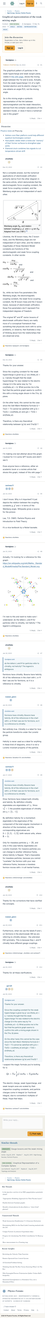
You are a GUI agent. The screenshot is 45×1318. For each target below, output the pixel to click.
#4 (41, 448)
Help (32, 1310)
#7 (41, 653)
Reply (33, 118)
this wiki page (17, 77)
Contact (6, 1310)
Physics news (6, 131)
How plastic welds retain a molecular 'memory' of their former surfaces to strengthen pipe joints (24, 143)
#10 (40, 895)
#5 (41, 494)
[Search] (41, 3)
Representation (30, 27)
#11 (40, 925)
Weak (5, 29)
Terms (19, 1310)
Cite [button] (38, 118)
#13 (40, 994)
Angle (12, 27)
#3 (41, 360)
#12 (40, 967)
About (13, 1310)
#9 (41, 775)
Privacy (26, 1310)
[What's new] (36, 3)
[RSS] (37, 1310)
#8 (41, 705)
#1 (41, 65)
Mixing (19, 27)
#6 (41, 551)
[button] (38, 65)
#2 (41, 167)
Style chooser (9, 1306)
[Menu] (4, 3)
